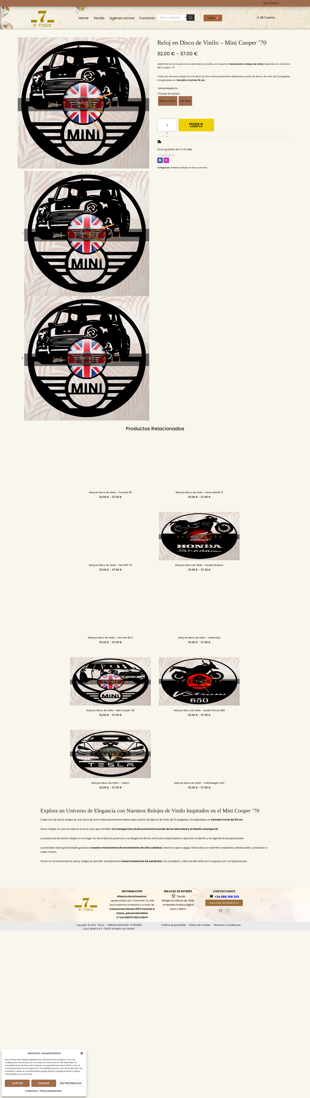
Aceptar (17, 1083)
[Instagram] (166, 160)
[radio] (167, 101)
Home (83, 18)
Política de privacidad (51, 1090)
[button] (81, 1053)
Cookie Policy (31, 1090)
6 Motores (175, 167)
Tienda (98, 18)
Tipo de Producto (168, 88)
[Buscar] (190, 17)
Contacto (147, 18)
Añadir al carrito (196, 125)
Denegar (43, 1083)
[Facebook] (160, 160)
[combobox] (168, 93)
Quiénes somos (121, 18)
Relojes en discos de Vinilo (194, 167)
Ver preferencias (71, 1083)
